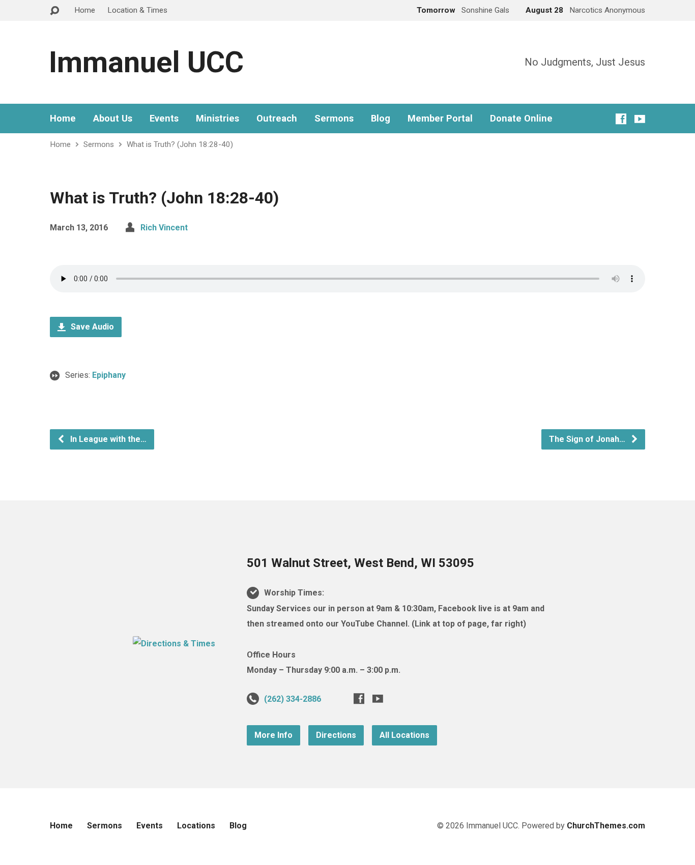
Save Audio (91, 327)
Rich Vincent (164, 227)
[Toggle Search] (54, 11)
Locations (196, 825)
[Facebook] (621, 118)
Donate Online (521, 118)
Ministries (217, 118)
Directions (336, 735)
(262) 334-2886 (292, 699)
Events (164, 118)
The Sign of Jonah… (588, 439)
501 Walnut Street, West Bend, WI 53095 (360, 563)
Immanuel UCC (146, 62)
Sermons (334, 118)
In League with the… (107, 439)
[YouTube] (639, 118)
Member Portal (440, 118)
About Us (112, 118)
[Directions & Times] (174, 643)
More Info (273, 735)
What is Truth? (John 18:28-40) (180, 144)
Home (84, 10)
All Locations (404, 735)
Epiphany (109, 375)
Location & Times (137, 10)
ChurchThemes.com (606, 825)
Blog (380, 118)
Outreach (276, 118)
